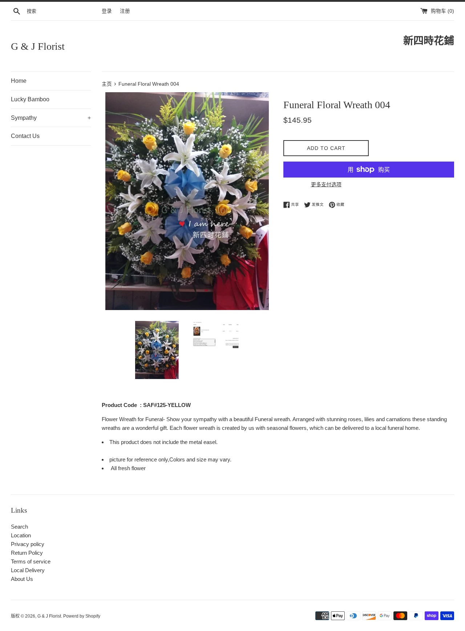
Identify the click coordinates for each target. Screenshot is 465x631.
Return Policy (27, 553)
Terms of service (30, 561)
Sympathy (51, 118)
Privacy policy (27, 544)
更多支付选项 (326, 184)
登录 (107, 11)
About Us (22, 579)
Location (21, 535)
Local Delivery (28, 570)
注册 (125, 11)
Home (19, 81)
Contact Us (25, 136)
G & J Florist (38, 46)
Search (19, 527)
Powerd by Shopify (81, 616)
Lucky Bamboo (30, 99)
